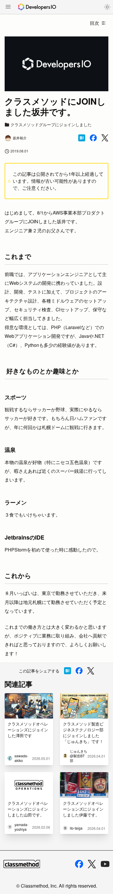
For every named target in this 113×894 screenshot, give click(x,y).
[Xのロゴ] (92, 864)
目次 (94, 23)
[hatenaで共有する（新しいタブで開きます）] (81, 137)
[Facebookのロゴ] (79, 864)
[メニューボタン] (8, 7)
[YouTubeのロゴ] (105, 864)
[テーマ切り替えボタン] (107, 6)
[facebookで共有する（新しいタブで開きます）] (93, 137)
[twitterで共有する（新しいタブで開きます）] (104, 138)
